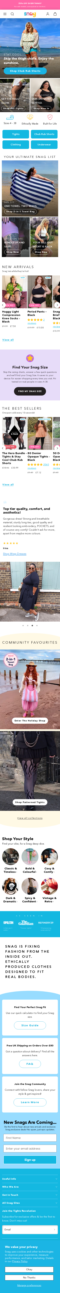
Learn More (30, 1102)
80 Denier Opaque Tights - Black (39, 456)
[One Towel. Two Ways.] (30, 188)
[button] (5, 14)
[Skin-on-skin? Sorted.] (45, 95)
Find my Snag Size (30, 391)
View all (8, 339)
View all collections (30, 818)
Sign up (30, 1160)
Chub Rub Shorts (44, 134)
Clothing (16, 144)
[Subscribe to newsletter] (54, 1229)
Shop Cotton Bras (13, 553)
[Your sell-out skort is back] (44, 237)
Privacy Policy (20, 1261)
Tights (16, 134)
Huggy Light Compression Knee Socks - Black (11, 316)
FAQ (30, 1064)
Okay (29, 1269)
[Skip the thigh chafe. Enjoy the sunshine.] (30, 48)
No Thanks (29, 1277)
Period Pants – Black (37, 313)
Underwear (44, 144)
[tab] (23, 625)
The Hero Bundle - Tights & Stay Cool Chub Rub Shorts (14, 458)
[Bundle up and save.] (16, 237)
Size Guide (30, 1025)
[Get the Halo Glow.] (15, 95)
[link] (47, 14)
